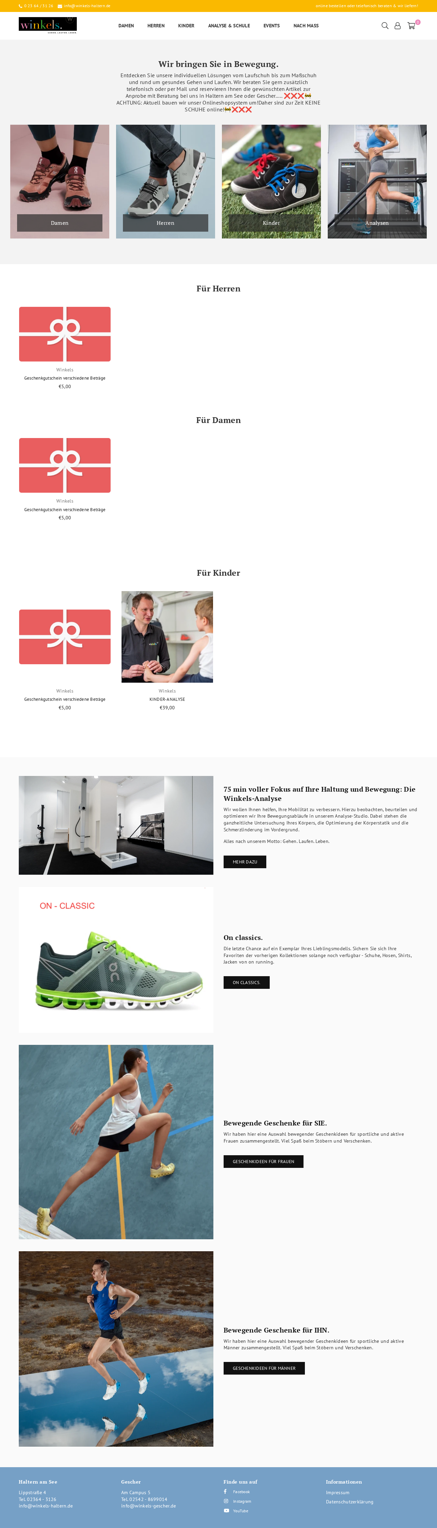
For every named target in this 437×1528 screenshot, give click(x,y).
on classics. (246, 982)
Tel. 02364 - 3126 (38, 1499)
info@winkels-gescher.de (148, 1506)
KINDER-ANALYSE (167, 699)
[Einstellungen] (398, 26)
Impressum (338, 1492)
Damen (126, 26)
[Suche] (385, 26)
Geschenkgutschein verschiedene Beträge (65, 378)
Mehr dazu (245, 862)
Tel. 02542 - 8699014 (144, 1499)
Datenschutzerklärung (350, 1502)
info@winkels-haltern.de (87, 5)
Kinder (186, 26)
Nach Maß (306, 26)
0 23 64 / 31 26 (38, 5)
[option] (65, 357)
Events (272, 26)
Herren (156, 26)
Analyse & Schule (229, 26)
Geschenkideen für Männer (264, 1368)
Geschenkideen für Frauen (263, 1161)
